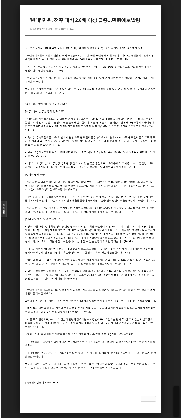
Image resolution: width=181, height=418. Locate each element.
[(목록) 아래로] (176, 408)
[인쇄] (176, 413)
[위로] (176, 403)
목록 (4, 209)
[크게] (176, 393)
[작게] (176, 398)
